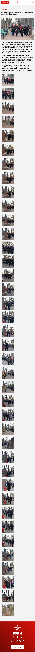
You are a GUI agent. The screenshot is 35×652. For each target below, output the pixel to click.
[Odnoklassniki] (21, 637)
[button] (33, 2)
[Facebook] (13, 637)
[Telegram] (17, 637)
